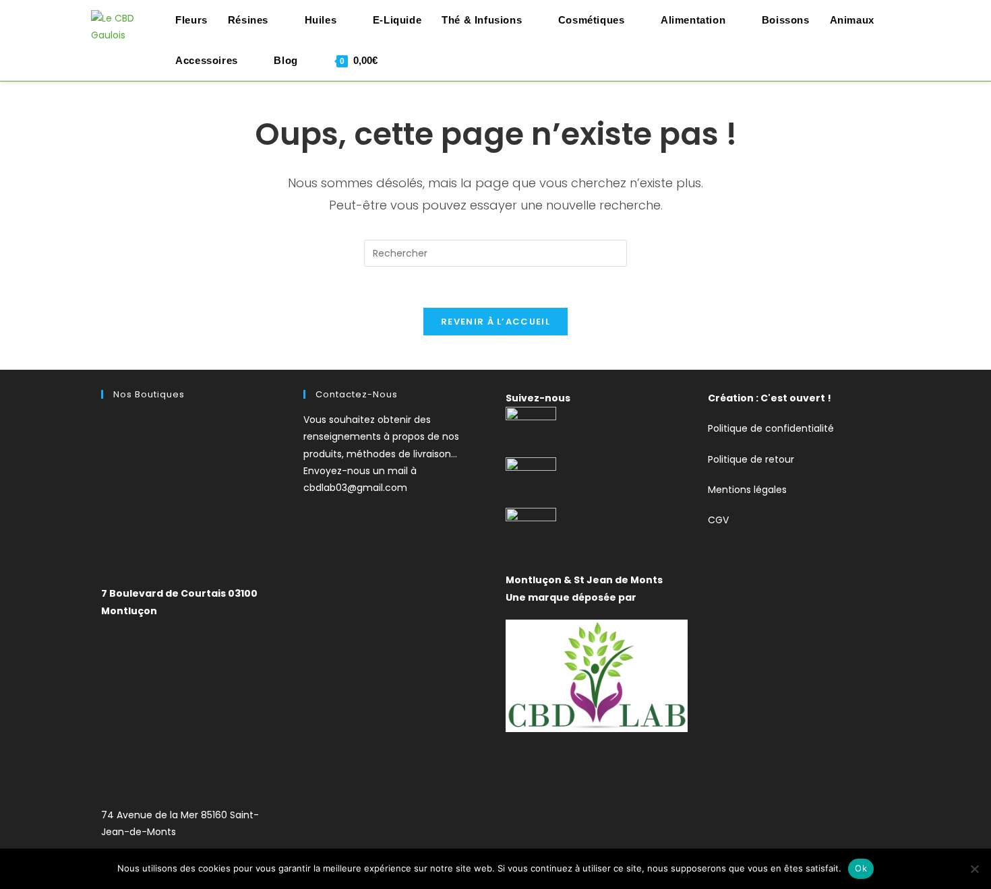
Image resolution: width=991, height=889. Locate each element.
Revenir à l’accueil (495, 321)
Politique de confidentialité (771, 428)
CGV (718, 520)
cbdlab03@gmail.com (355, 487)
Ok (861, 868)
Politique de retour (751, 459)
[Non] (974, 869)
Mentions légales (747, 489)
